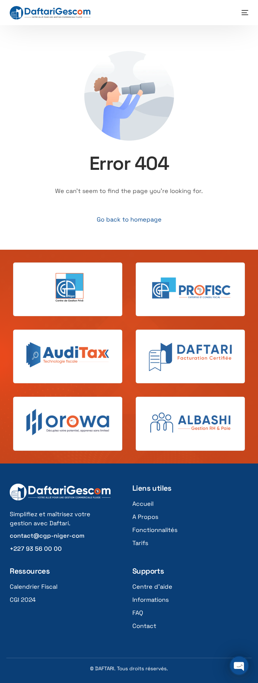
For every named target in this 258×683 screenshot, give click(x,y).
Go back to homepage (129, 219)
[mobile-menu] (241, 12)
